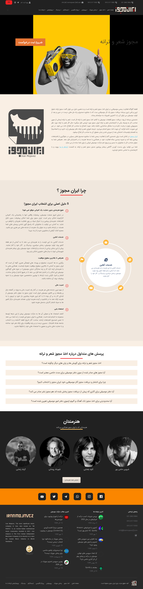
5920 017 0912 (92, 2)
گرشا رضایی (21, 469)
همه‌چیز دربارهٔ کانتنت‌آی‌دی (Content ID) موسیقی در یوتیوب (51, 529)
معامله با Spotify (91, 567)
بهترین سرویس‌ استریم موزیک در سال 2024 (52, 563)
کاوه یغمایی (88, 469)
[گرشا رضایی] (21, 451)
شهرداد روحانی (55, 469)
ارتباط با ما (64, 147)
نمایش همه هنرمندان (71, 480)
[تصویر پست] (101, 517)
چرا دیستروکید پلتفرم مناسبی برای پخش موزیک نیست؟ (53, 552)
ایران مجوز (133, 136)
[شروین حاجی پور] (122, 451)
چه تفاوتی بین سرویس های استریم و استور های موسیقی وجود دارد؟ (87, 542)
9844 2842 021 (126, 2)
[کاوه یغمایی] (88, 451)
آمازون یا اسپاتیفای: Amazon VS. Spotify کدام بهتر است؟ (87, 529)
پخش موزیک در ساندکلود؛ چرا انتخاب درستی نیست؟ (52, 540)
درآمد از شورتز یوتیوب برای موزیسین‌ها (53, 518)
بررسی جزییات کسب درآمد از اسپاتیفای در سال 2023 (87, 518)
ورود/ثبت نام (24, 2)
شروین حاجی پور (122, 469)
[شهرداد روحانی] (54, 451)
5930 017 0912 (110, 2)
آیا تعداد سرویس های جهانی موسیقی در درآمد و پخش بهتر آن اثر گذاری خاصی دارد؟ (86, 556)
